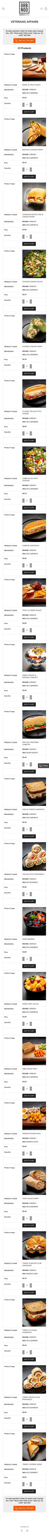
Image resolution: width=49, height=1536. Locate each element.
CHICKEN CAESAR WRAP (32, 346)
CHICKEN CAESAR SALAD (32, 282)
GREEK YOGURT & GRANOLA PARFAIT (30, 676)
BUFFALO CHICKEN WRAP (32, 150)
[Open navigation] (3, 8)
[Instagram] (27, 1530)
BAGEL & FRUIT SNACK (31, 85)
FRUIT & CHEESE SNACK (32, 610)
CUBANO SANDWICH (30, 545)
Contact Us (24, 1526)
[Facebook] (22, 1530)
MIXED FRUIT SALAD (30, 1004)
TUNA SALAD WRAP (30, 1198)
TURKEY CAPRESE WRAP (32, 1464)
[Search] (42, 9)
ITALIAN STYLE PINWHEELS (33, 874)
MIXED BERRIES (28, 939)
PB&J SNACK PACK (29, 1069)
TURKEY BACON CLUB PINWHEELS (31, 1398)
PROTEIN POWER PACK (31, 1133)
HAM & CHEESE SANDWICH (33, 809)
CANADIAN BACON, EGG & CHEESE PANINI (32, 215)
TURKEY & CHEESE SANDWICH (29, 1331)
